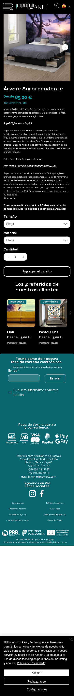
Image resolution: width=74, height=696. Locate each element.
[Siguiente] (70, 312)
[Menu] (8, 7)
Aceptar (36, 673)
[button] (56, 5)
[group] (37, 324)
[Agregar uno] (23, 257)
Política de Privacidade (31, 663)
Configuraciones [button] (37, 689)
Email (14, 371)
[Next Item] (65, 47)
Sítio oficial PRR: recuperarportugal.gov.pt (35, 539)
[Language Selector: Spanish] (66, 6)
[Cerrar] (68, 642)
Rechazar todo (36, 681)
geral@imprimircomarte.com (38, 476)
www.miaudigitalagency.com (53, 542)
